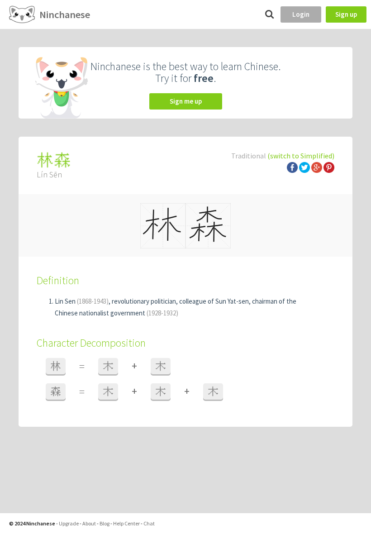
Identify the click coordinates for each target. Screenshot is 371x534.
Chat (149, 523)
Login (300, 14)
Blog (104, 523)
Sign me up (186, 101)
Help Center (126, 523)
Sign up (346, 14)
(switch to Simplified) (300, 155)
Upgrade (69, 523)
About (89, 523)
